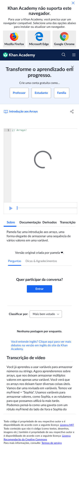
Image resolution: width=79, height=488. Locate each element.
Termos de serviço (52, 448)
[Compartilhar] (72, 111)
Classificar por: (18, 314)
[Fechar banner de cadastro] (72, 67)
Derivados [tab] (49, 222)
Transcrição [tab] (67, 222)
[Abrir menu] (74, 55)
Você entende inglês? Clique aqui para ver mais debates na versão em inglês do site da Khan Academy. (41, 350)
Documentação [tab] (29, 222)
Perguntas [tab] (14, 261)
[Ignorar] (73, 3)
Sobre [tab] (11, 222)
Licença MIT (67, 430)
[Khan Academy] (17, 54)
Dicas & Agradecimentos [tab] (41, 261)
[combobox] (46, 314)
